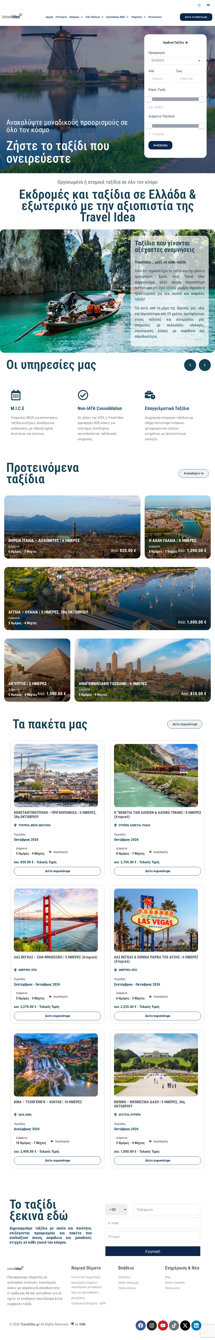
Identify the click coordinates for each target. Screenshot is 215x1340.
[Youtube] (163, 1325)
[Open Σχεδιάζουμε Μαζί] (127, 17)
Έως (179, 71)
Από (151, 71)
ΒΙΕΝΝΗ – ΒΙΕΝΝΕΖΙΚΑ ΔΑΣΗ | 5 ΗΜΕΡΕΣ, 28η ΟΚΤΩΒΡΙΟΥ (149, 1104)
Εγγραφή (152, 1251)
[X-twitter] (185, 1325)
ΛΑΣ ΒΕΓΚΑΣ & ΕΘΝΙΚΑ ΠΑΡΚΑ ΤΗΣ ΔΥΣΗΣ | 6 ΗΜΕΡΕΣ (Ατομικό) (156, 959)
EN (208, 5)
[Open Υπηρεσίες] (144, 17)
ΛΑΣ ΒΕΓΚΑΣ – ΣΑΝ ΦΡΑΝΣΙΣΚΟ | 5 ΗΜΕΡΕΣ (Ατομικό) (55, 957)
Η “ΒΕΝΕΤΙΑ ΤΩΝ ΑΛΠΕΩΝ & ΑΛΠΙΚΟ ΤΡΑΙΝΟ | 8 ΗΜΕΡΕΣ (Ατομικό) (157, 814)
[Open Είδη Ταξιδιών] (102, 17)
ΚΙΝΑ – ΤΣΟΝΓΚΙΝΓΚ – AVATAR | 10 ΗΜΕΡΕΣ (48, 1102)
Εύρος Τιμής (157, 90)
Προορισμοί (156, 53)
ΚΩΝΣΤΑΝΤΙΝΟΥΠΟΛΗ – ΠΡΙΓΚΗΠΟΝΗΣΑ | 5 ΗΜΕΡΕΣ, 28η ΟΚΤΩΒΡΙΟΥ (55, 814)
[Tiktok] (174, 1325)
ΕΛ (199, 5)
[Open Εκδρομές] (82, 17)
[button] (190, 365)
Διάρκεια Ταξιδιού (161, 116)
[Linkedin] (196, 1325)
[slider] (148, 99)
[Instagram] (152, 1325)
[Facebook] (141, 1325)
